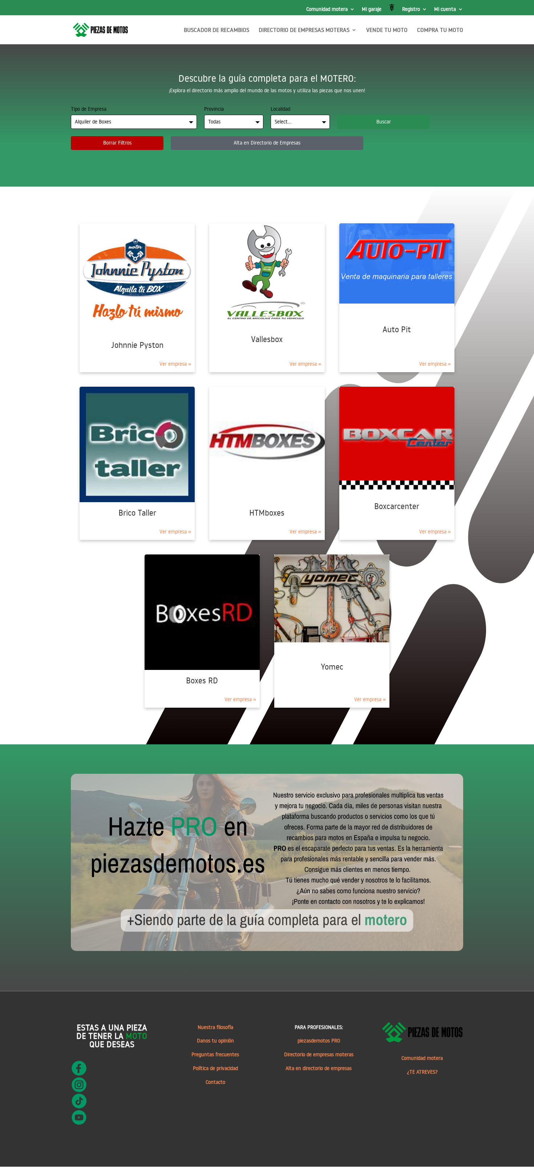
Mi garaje (371, 9)
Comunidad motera (327, 9)
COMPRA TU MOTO (440, 30)
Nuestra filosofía (215, 1027)
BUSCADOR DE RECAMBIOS (216, 30)
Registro (411, 9)
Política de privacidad (215, 1068)
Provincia (214, 109)
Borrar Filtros (117, 142)
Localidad (280, 109)
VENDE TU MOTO (387, 30)
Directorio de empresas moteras (318, 1054)
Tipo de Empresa (88, 109)
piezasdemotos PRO (319, 1040)
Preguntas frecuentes (215, 1054)
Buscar (383, 121)
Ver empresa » (175, 364)
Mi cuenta (445, 9)
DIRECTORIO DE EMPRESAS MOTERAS (304, 30)
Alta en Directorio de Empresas (267, 142)
